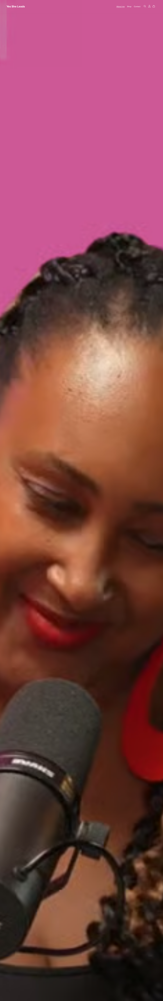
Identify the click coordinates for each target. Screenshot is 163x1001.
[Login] (149, 6)
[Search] (145, 6)
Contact (137, 6)
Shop (129, 6)
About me (120, 6)
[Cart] (154, 6)
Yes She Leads (16, 6)
